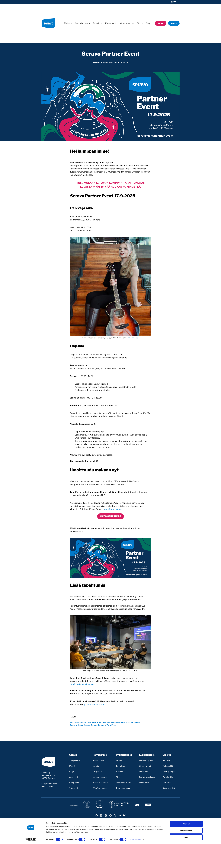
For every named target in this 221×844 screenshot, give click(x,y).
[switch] (82, 839)
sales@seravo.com (113, 509)
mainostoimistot (133, 722)
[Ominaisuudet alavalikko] (89, 23)
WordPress (111, 725)
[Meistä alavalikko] (71, 23)
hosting (102, 722)
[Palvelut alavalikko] (101, 23)
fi (175, 2)
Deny (186, 837)
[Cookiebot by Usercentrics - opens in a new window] (30, 839)
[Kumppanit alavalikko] (117, 23)
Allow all (186, 824)
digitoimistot (93, 722)
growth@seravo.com (94, 704)
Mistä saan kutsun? (110, 516)
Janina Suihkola (132, 338)
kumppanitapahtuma (116, 722)
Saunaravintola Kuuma (80, 725)
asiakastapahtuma (78, 722)
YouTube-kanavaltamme (81, 684)
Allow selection (186, 831)
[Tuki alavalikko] (142, 23)
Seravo (96, 62)
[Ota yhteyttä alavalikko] (133, 23)
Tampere (102, 725)
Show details (135, 839)
